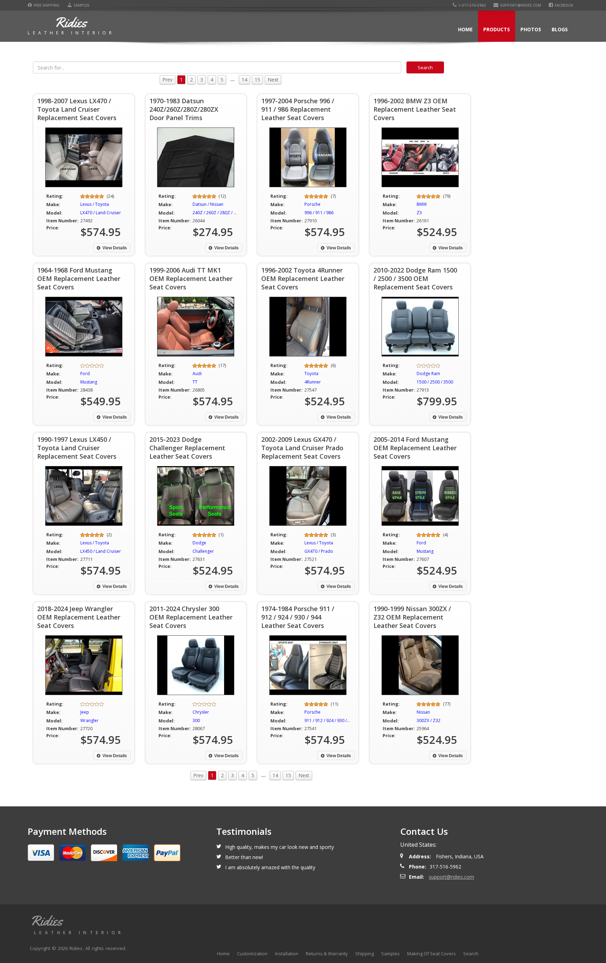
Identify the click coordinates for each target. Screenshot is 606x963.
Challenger (203, 551)
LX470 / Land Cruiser (100, 213)
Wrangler (89, 720)
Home (465, 29)
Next (273, 79)
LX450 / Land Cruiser (100, 551)
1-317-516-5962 (472, 5)
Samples (81, 5)
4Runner (312, 382)
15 (257, 79)
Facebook (564, 5)
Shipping (364, 953)
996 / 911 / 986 (319, 213)
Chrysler (201, 712)
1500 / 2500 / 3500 (435, 382)
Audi (197, 373)
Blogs (560, 29)
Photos (530, 29)
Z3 (419, 213)
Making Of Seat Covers (431, 953)
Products (496, 29)
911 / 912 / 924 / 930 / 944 (329, 720)
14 (244, 79)
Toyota (311, 373)
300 (196, 720)
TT (195, 382)
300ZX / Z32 (428, 720)
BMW (422, 204)
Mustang (88, 382)
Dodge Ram (428, 373)
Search (470, 953)
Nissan (423, 712)
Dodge (199, 543)
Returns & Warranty (327, 953)
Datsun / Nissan (208, 204)
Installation (286, 953)
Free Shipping (47, 5)
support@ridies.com (520, 5)
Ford (85, 373)
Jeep (84, 712)
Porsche (312, 204)
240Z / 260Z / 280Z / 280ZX (219, 213)
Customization (252, 953)
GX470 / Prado (318, 551)
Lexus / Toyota (94, 204)
